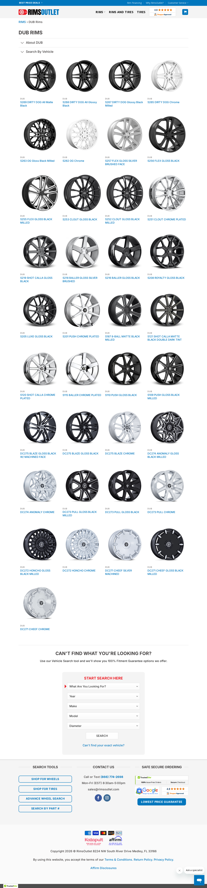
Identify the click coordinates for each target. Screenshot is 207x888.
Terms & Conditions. (118, 859)
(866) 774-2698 (112, 777)
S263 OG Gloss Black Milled (37, 160)
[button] (185, 12)
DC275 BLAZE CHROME (120, 453)
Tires (141, 12)
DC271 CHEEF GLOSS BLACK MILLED (165, 572)
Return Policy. (143, 859)
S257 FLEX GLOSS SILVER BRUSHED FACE (121, 162)
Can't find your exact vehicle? (103, 745)
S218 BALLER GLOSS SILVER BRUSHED (80, 279)
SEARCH (102, 735)
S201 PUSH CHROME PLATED (81, 336)
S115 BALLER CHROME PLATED (82, 395)
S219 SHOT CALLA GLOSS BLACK (36, 279)
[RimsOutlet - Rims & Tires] (39, 12)
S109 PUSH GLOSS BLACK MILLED (163, 396)
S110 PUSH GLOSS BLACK (121, 395)
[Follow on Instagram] (107, 798)
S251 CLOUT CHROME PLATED (166, 219)
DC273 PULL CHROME (161, 512)
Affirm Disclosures (103, 868)
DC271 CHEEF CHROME (35, 629)
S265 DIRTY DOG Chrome (163, 102)
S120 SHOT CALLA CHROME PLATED (37, 396)
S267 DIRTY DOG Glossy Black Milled (124, 104)
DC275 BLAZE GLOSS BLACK (80, 453)
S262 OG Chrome (73, 160)
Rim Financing (134, 2)
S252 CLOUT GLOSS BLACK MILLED (122, 221)
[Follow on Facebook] (98, 798)
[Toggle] (22, 43)
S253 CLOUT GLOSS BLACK (80, 219)
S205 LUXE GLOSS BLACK (36, 336)
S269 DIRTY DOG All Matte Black (36, 104)
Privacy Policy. (164, 859)
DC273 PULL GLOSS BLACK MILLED (80, 513)
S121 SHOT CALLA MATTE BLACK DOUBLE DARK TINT (164, 338)
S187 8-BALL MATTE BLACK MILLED (122, 338)
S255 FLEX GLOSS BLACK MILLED (36, 221)
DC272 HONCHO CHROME (79, 570)
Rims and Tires (121, 12)
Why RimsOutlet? (155, 2)
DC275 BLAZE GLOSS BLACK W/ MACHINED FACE (38, 455)
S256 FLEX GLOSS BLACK (163, 160)
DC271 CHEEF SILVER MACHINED (118, 572)
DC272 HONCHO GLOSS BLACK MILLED (35, 572)
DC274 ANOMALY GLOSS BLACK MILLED (163, 455)
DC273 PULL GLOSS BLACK (122, 512)
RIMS (99, 12)
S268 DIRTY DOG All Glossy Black (80, 104)
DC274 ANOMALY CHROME (37, 512)
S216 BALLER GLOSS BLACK (122, 277)
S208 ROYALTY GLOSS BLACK (166, 277)
